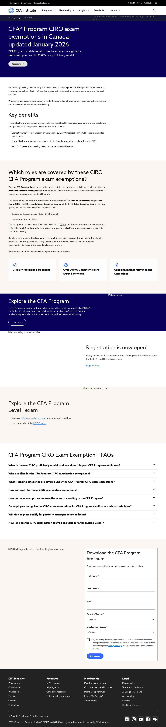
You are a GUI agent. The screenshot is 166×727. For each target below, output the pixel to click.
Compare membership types (98, 687)
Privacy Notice (114, 645)
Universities (26, 3)
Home (10, 18)
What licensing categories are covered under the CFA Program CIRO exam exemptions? (61, 481)
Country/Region (95, 614)
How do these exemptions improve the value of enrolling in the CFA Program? (55, 498)
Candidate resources (56, 691)
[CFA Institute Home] (22, 10)
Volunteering (90, 700)
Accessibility (128, 696)
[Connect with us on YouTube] (141, 719)
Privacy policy (129, 683)
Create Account (144, 3)
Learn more (17, 322)
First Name (92, 576)
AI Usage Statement (132, 691)
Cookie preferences (131, 705)
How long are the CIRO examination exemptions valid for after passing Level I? (56, 522)
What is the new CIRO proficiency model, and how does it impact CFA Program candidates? (64, 465)
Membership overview (95, 683)
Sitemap (126, 700)
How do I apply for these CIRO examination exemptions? (42, 490)
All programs (52, 687)
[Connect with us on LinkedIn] (127, 719)
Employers (14, 3)
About (114, 10)
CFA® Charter (39, 423)
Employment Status (96, 627)
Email (89, 601)
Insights (83, 10)
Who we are (14, 683)
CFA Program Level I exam (33, 418)
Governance (14, 687)
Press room (14, 691)
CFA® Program (32, 18)
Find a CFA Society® (93, 696)
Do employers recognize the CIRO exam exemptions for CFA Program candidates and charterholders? (70, 506)
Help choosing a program (58, 696)
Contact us (13, 705)
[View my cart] (156, 2)
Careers (12, 700)
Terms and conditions (132, 687)
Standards (99, 10)
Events (11, 696)
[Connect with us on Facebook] (148, 719)
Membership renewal (94, 691)
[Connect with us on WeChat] (155, 719)
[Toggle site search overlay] (154, 10)
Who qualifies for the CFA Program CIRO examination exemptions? (49, 473)
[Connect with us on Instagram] (134, 719)
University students (41, 3)
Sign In (131, 3)
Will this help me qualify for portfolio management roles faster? (47, 514)
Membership (65, 10)
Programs (47, 10)
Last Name (92, 588)
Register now (18, 63)
